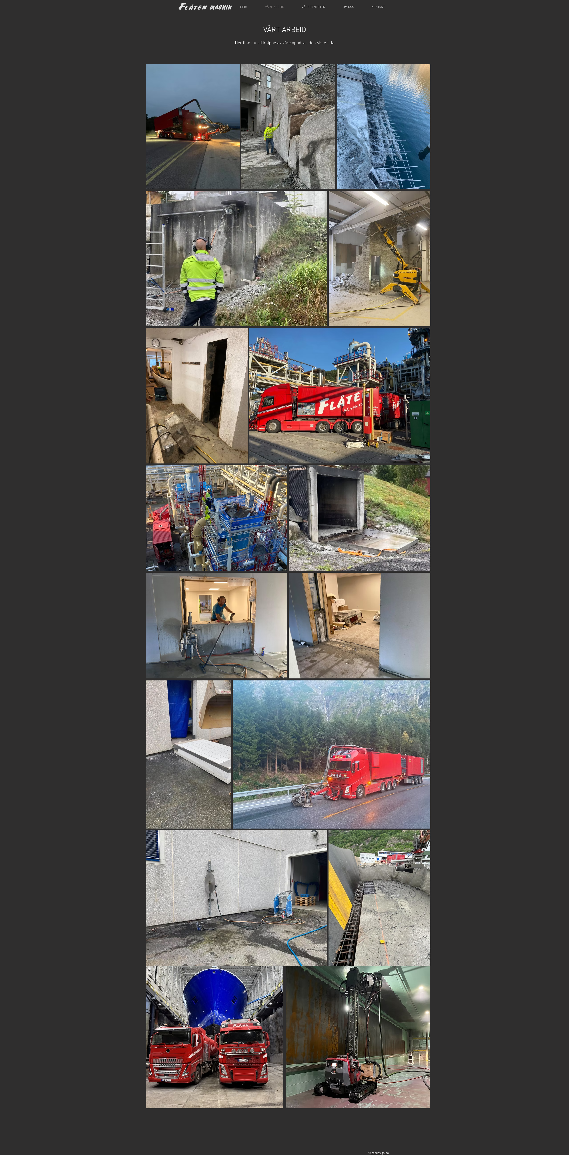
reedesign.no (380, 1153)
